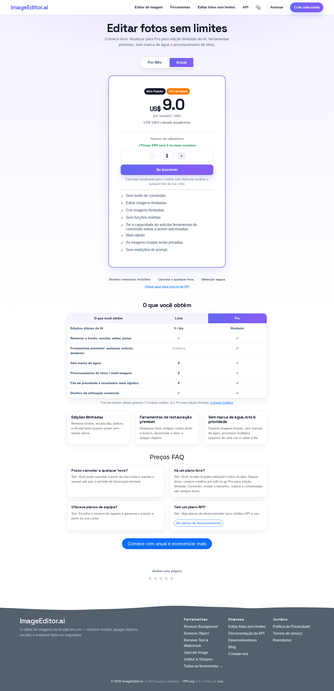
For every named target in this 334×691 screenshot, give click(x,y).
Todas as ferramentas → (203, 666)
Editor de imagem (149, 7)
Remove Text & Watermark (196, 643)
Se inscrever (167, 170)
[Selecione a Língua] (258, 7)
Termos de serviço (287, 633)
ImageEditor (29, 7)
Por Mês (155, 62)
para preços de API (167, 286)
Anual (181, 62)
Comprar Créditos (221, 402)
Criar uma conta (306, 7)
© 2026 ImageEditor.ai (127, 681)
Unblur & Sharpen (198, 659)
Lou (220, 681)
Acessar (276, 7)
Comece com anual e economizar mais (167, 543)
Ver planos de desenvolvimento (198, 523)
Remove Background (201, 626)
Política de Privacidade (291, 626)
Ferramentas (180, 7)
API (245, 7)
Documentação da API (246, 633)
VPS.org (188, 681)
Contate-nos (238, 654)
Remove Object (196, 633)
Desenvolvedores (242, 640)
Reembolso (282, 640)
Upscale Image (196, 652)
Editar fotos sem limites (216, 7)
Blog (232, 647)
